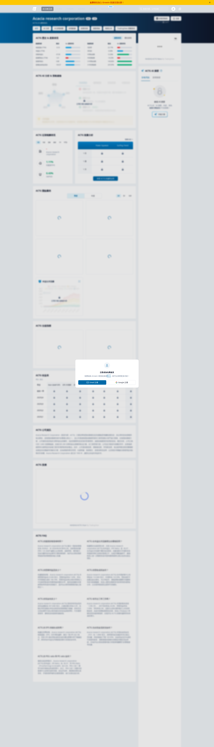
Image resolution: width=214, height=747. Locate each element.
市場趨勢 (70, 9)
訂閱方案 (92, 9)
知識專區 (81, 9)
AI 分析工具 (47, 9)
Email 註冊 (94, 382)
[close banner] (210, 2)
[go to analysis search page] (34, 9)
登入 (108, 376)
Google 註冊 (123, 382)
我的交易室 (105, 9)
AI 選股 (59, 9)
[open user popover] (173, 9)
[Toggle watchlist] (179, 8)
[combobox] (154, 9)
